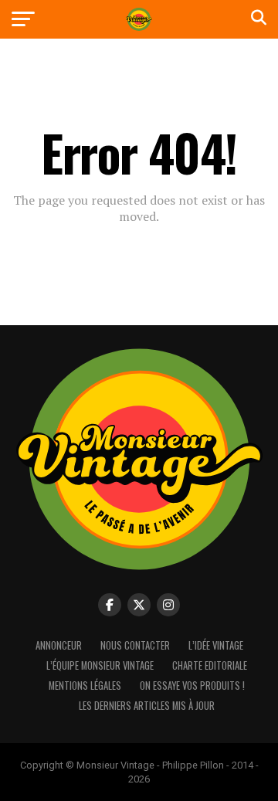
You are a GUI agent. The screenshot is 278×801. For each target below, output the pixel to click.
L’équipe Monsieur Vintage (100, 665)
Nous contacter (135, 645)
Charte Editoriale (209, 665)
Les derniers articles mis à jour (147, 705)
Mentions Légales (85, 685)
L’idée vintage (215, 645)
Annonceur (59, 645)
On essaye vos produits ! (192, 685)
